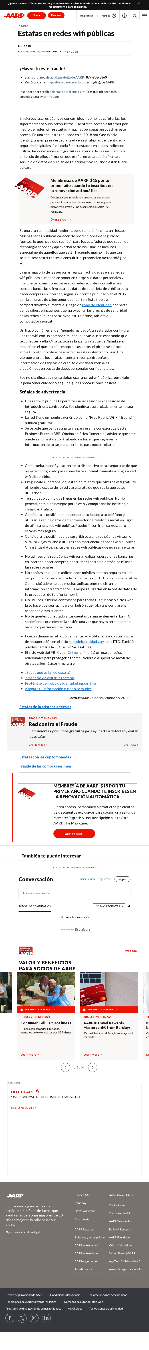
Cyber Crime (67, 652)
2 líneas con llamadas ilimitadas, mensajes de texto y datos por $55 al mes (46, 1030)
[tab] (35, 906)
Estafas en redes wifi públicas (66, 33)
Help (124, 16)
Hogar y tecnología (35, 1017)
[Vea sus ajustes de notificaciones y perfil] (128, 906)
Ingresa (105, 15)
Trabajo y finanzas (43, 718)
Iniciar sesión (87, 879)
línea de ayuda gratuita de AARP (61, 77)
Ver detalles (37, 744)
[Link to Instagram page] (34, 1318)
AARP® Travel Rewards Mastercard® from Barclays (106, 1025)
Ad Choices (75, 1308)
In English (71, 51)
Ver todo (130, 744)
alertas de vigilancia (65, 92)
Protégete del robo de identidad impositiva (60, 683)
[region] (75, 907)
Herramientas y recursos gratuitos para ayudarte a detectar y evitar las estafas (83, 733)
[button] (134, 15)
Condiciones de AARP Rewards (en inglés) (31, 1301)
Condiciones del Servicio (65, 1294)
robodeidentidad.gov (86, 641)
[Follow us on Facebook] (10, 1318)
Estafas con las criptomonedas (45, 757)
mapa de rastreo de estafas (66, 82)
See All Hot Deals (22, 1107)
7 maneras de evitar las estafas (49, 678)
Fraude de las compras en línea (45, 766)
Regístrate (86, 15)
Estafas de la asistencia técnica (45, 707)
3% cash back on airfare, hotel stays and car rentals (108, 1035)
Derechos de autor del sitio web (83, 1301)
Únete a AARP (60, 219)
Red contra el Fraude (53, 724)
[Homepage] (14, 15)
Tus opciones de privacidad (106, 1308)
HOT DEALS (22, 1092)
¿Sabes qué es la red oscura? (48, 672)
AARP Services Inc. (120, 1221)
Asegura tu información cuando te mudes (58, 688)
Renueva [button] (56, 15)
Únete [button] (36, 15)
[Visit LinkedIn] (46, 1318)
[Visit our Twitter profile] (22, 1318)
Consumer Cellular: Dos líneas (46, 1023)
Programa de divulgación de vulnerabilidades (33, 1308)
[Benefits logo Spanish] (18, 724)
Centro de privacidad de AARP (24, 1294)
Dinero (24, 26)
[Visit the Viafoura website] (82, 929)
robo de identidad (97, 305)
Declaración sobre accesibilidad (107, 1294)
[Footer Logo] (30, 1195)
